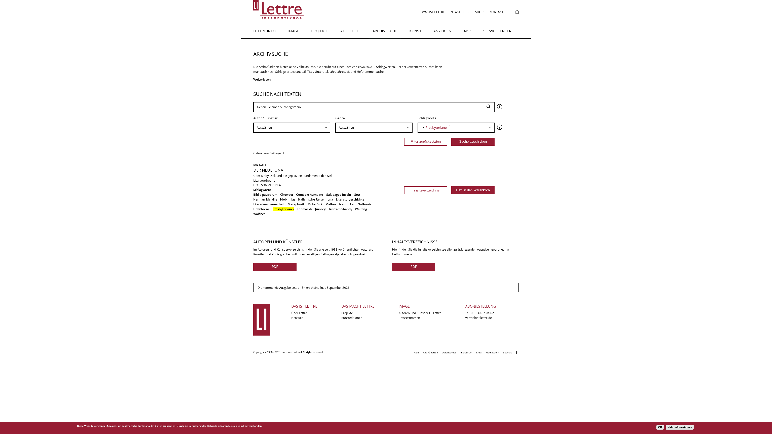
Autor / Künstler (265, 118)
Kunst (415, 31)
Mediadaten (492, 352)
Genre (340, 118)
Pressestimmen (409, 318)
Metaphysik (296, 204)
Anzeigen (442, 31)
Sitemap (507, 352)
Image (293, 31)
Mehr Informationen (679, 427)
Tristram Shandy (340, 209)
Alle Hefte (350, 31)
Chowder (286, 194)
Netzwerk (297, 318)
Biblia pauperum (265, 194)
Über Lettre (299, 313)
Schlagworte (427, 118)
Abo (467, 31)
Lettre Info (264, 31)
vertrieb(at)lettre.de (478, 318)
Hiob (283, 199)
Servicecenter (497, 31)
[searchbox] (292, 127)
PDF (275, 266)
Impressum (466, 352)
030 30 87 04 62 (482, 313)
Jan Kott (259, 165)
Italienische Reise (311, 199)
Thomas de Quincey (311, 209)
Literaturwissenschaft (269, 204)
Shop (479, 12)
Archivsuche (385, 31)
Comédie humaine (309, 194)
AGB (416, 352)
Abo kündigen (430, 352)
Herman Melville (265, 199)
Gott (357, 194)
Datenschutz (449, 352)
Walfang (361, 209)
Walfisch (259, 214)
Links (479, 352)
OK (660, 427)
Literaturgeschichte (350, 199)
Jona (329, 199)
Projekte (319, 31)
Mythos (330, 204)
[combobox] (291, 128)
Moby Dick (315, 204)
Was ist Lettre (433, 12)
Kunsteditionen (351, 318)
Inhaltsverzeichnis (426, 190)
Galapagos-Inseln (338, 194)
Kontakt (496, 12)
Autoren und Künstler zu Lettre (420, 313)
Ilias (292, 199)
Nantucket (347, 204)
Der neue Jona (268, 170)
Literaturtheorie (264, 180)
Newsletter (460, 12)
